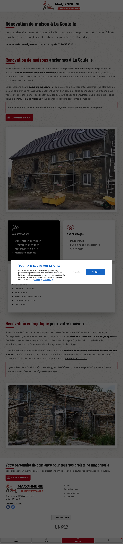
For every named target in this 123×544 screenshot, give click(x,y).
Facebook (47, 280)
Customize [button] (76, 272)
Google (37, 280)
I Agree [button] (95, 272)
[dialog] (61, 272)
